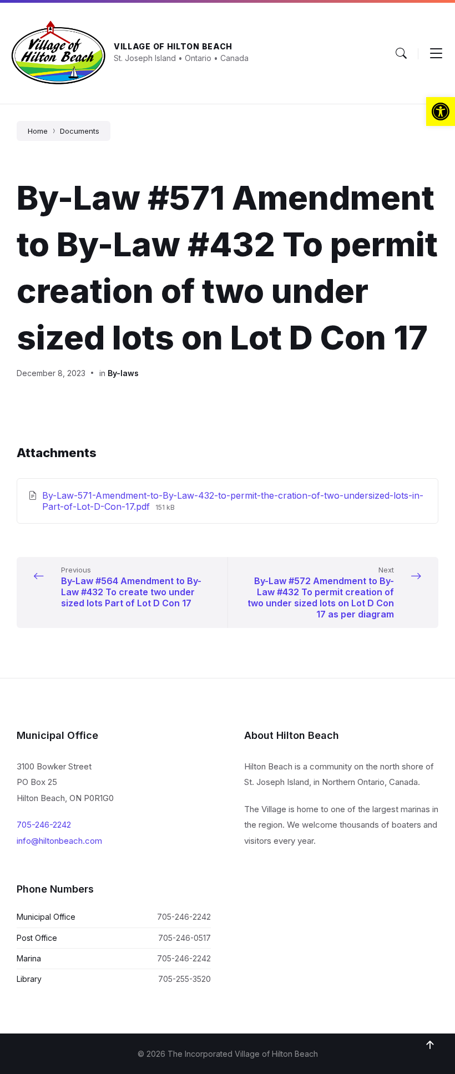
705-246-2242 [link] (44, 824)
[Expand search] (401, 53)
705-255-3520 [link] (184, 979)
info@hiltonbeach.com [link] (59, 840)
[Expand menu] (436, 53)
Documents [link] (79, 130)
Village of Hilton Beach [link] (173, 46)
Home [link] (38, 130)
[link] (440, 111)
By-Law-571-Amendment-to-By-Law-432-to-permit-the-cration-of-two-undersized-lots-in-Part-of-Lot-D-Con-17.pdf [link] (232, 501)
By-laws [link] (123, 373)
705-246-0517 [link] (184, 938)
